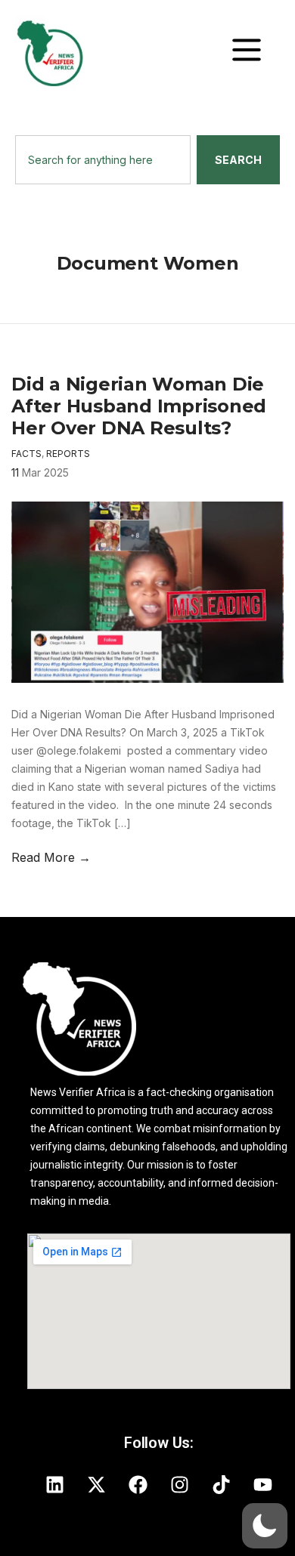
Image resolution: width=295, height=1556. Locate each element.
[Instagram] (180, 1484)
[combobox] (103, 159)
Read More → (51, 857)
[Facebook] (138, 1484)
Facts (26, 453)
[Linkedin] (55, 1484)
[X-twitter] (97, 1484)
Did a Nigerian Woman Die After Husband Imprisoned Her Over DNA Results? (138, 406)
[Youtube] (263, 1484)
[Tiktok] (222, 1484)
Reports (68, 453)
